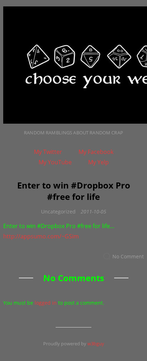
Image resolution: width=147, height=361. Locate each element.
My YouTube (55, 162)
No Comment (128, 256)
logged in (46, 302)
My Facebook (95, 152)
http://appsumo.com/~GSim (41, 236)
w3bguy (95, 343)
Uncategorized (58, 211)
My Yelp (98, 162)
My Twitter (48, 152)
